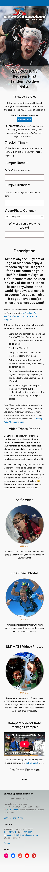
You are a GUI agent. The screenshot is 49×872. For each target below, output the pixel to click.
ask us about (32, 763)
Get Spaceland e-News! (13, 818)
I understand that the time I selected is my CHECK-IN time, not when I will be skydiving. (24, 152)
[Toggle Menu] (24, 3)
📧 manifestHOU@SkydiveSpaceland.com (21, 835)
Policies (7, 843)
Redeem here (24, 119)
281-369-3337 (26, 832)
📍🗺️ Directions (11, 810)
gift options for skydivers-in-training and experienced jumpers (21, 316)
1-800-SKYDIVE (10, 832)
